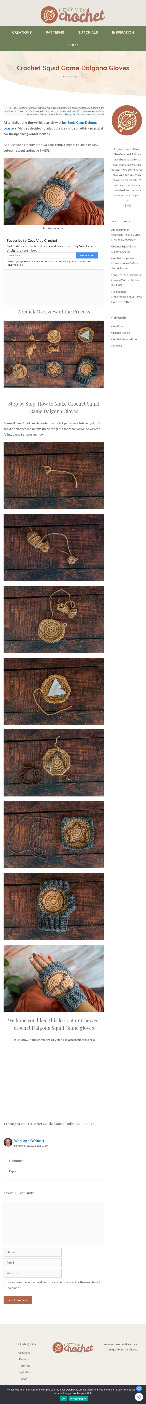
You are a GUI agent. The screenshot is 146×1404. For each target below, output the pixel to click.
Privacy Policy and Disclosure (72, 114)
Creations (22, 32)
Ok (63, 1398)
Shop (73, 45)
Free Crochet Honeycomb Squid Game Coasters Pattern (126, 297)
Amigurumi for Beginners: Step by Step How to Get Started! (125, 235)
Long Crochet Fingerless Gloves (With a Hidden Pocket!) (126, 280)
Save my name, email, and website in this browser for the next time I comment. (53, 1285)
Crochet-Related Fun (124, 339)
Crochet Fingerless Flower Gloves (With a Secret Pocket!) (124, 263)
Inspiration (123, 32)
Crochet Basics (120, 332)
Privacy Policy (78, 1398)
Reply (12, 1171)
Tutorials (88, 32)
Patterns (55, 32)
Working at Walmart (29, 1141)
